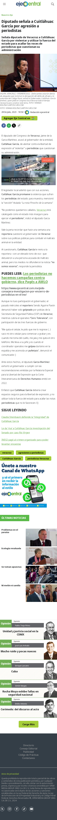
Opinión (17, 621)
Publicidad (28, 751)
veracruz (7, 452)
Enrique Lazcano (22, 665)
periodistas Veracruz (38, 458)
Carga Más (29, 724)
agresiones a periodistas (31, 452)
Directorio (28, 745)
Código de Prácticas (28, 754)
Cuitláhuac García (11, 458)
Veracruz (41, 210)
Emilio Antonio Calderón (21, 704)
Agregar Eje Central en (17, 118)
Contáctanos (28, 758)
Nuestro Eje (7, 15)
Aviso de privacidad (10, 773)
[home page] (28, 4)
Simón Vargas (21, 685)
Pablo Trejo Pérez (22, 625)
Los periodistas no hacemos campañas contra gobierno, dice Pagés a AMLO (26, 277)
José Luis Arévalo (22, 645)
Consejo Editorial (28, 748)
